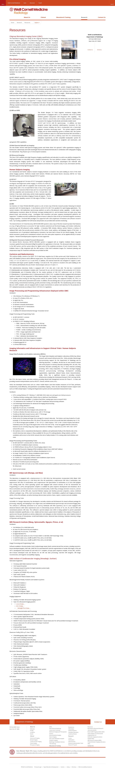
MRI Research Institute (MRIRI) (94, 740)
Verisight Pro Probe (23, 608)
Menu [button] (3, 4)
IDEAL (50, 727)
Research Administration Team (75, 743)
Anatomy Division (72, 734)
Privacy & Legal (37, 767)
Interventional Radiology (55, 728)
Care (25, 3)
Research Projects (72, 745)
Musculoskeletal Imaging (55, 735)
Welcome (32, 729)
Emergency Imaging (34, 745)
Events (31, 734)
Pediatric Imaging (53, 740)
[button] (112, 3)
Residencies (71, 727)
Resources (90, 727)
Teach (40, 3)
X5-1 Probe (19, 606)
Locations (32, 732)
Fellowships (71, 729)
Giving (68, 767)
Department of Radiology (24, 722)
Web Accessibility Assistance (85, 767)
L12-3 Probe (20, 604)
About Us (27, 17)
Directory (74, 767)
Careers (62, 767)
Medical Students (72, 730)
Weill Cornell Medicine (14, 3)
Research (84, 17)
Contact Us (101, 17)
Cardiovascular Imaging (35, 741)
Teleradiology (52, 743)
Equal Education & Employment (51, 767)
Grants (70, 738)
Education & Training (63, 17)
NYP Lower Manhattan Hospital (56, 738)
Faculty (31, 730)
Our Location (12, 721)
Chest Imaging (33, 743)
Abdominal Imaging (34, 738)
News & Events (71, 741)
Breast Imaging (33, 740)
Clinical (43, 17)
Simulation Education (73, 732)
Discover (32, 3)
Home (11, 17)
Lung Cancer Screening (54, 730)
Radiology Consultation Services (57, 742)
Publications (71, 740)
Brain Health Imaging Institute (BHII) (96, 732)
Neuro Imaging (52, 737)
